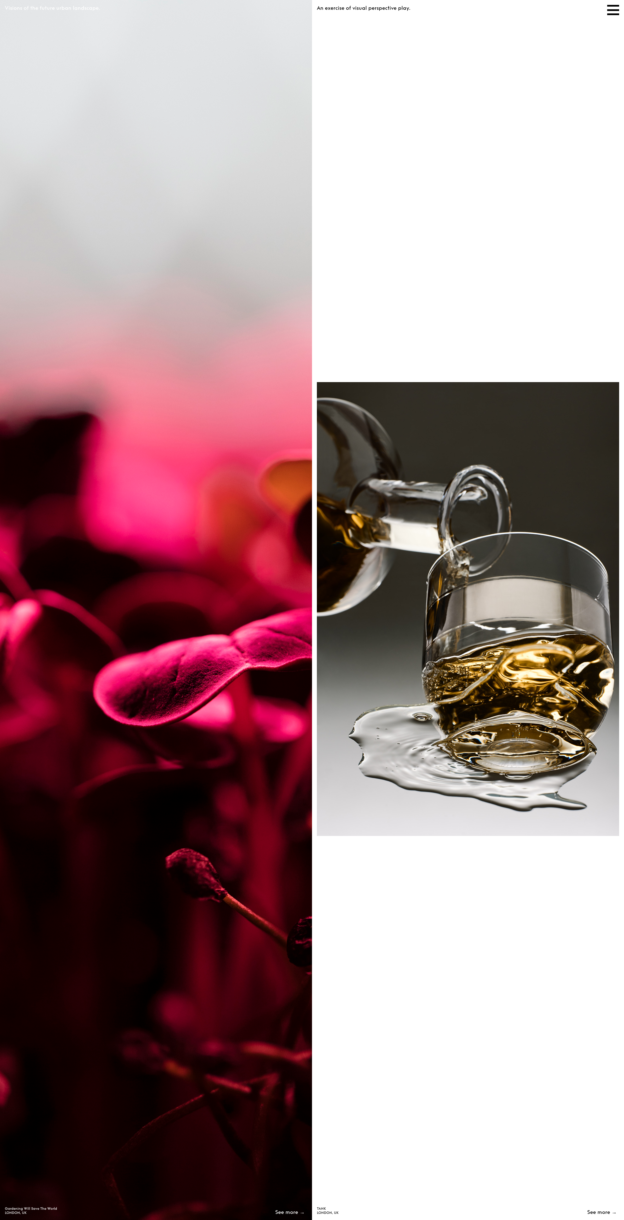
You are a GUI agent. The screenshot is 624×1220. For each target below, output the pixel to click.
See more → (290, 1212)
